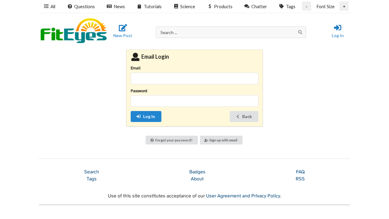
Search (91, 172)
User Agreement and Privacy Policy (243, 196)
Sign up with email (223, 140)
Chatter (259, 6)
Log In (338, 35)
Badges (197, 172)
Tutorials (153, 6)
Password (139, 91)
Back (247, 116)
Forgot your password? (174, 140)
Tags (290, 6)
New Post (122, 35)
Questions (84, 6)
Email (135, 68)
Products (223, 6)
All (52, 6)
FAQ (300, 172)
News (119, 6)
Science (187, 6)
